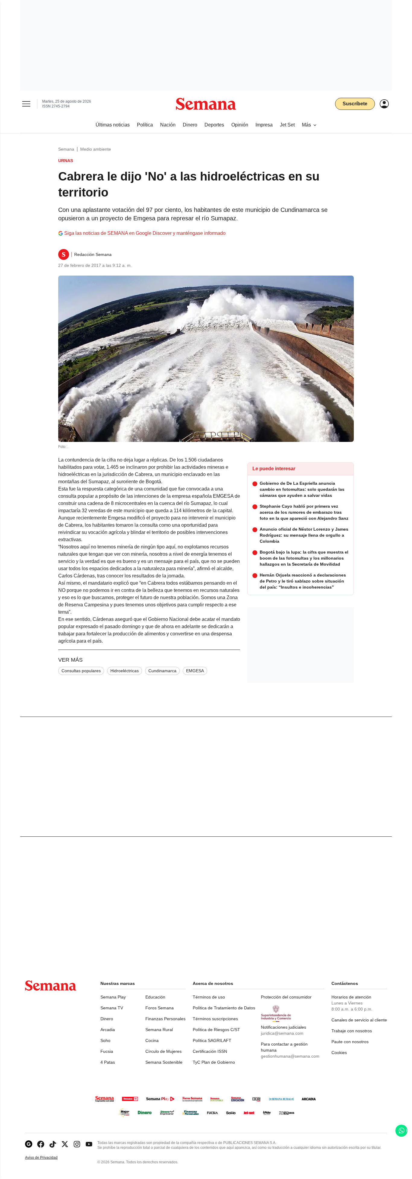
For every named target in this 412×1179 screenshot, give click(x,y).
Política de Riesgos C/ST (216, 1029)
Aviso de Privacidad (47, 1157)
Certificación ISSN (210, 1051)
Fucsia (106, 1051)
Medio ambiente (95, 149)
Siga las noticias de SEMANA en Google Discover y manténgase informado (145, 233)
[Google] (28, 1144)
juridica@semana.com (282, 1033)
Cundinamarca (162, 670)
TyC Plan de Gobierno (214, 1062)
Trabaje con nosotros (351, 1030)
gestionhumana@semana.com (290, 1056)
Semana (66, 149)
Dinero (106, 1018)
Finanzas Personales (165, 1018)
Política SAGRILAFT (212, 1040)
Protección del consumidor (286, 997)
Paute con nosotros (350, 1041)
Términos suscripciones (215, 1018)
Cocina (152, 1040)
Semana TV (111, 1007)
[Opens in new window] (40, 1144)
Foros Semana (159, 1007)
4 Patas (107, 1062)
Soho (105, 1040)
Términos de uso (209, 997)
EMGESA (195, 670)
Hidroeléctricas (124, 670)
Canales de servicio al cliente (359, 1020)
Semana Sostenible (163, 1062)
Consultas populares (81, 670)
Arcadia (107, 1029)
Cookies (339, 1052)
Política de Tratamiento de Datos (224, 1007)
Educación (155, 997)
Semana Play (113, 997)
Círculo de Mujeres (163, 1051)
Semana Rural (159, 1029)
